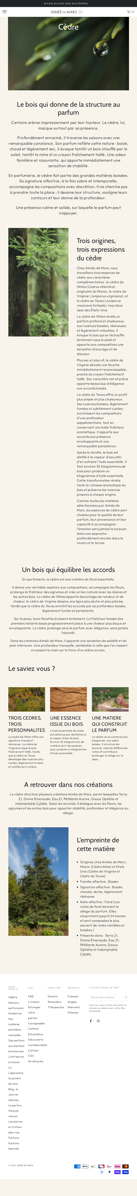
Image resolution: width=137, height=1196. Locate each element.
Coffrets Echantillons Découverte (35, 1034)
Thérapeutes (56, 1007)
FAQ (31, 996)
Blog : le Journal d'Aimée (13, 1094)
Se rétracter (36, 1061)
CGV (31, 1055)
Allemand (74, 1007)
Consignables (36, 1023)
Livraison (33, 1001)
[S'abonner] (127, 997)
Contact (33, 1050)
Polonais (73, 1012)
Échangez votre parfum (34, 1012)
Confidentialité (37, 1045)
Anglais (72, 1001)
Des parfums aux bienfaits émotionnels (16, 1046)
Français (73, 996)
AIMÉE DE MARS (25, 1165)
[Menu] (5, 12)
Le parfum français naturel (15, 1111)
